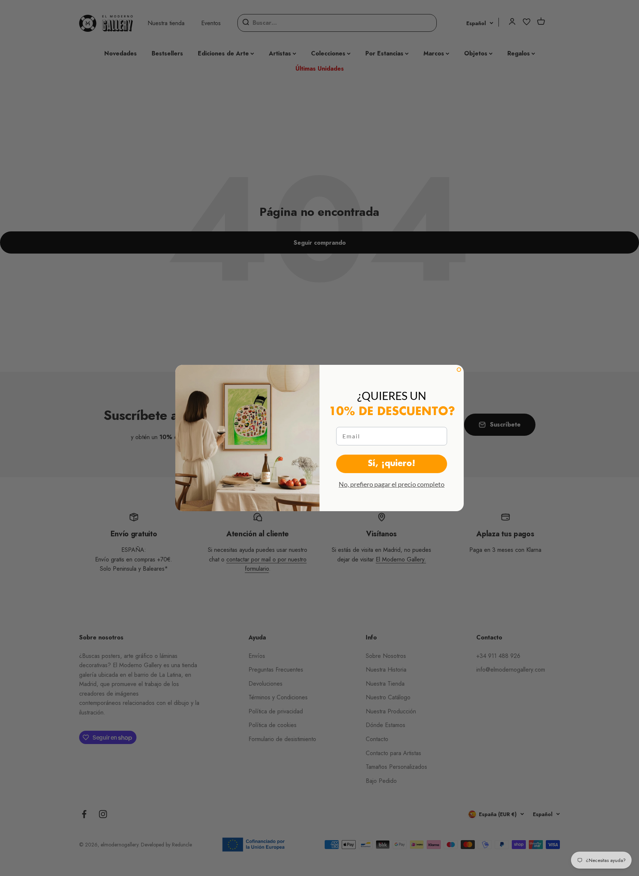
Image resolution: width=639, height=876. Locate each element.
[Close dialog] (459, 369)
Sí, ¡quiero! (391, 463)
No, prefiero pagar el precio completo (391, 484)
